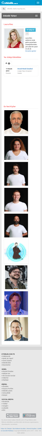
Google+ (5, 406)
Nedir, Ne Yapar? (8, 358)
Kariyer (5, 395)
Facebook (6, 401)
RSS (4, 410)
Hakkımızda (6, 356)
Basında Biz (6, 365)
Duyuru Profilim (8, 388)
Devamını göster (30, 51)
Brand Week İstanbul (25, 69)
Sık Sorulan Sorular (9, 376)
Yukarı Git (3, 428)
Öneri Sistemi (7, 360)
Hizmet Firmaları (8, 371)
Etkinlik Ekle (7, 363)
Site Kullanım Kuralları (19, 428)
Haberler (6, 378)
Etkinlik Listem (7, 391)
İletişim (9, 428)
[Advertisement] (21, 89)
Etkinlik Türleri (10, 16)
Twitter (5, 404)
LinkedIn (5, 408)
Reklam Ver (6, 373)
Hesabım (5, 386)
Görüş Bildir (6, 393)
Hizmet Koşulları (32, 428)
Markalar (6, 380)
